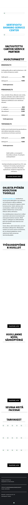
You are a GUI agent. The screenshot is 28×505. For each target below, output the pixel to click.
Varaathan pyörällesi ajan (9, 198)
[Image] (14, 352)
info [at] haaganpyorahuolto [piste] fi (13, 487)
